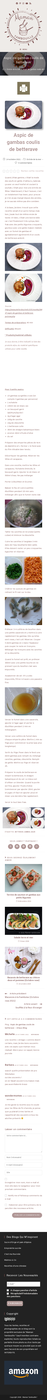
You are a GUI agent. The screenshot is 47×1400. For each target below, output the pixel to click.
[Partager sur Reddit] (30, 846)
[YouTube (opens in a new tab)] (27, 4)
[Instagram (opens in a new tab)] (23, 4)
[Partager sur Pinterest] (23, 846)
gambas (27, 832)
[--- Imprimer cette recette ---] (23, 88)
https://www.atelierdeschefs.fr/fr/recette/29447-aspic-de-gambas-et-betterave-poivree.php (23, 313)
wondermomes (13, 1095)
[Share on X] (10, 846)
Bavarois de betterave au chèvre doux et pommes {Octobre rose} (23, 979)
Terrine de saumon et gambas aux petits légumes (23, 896)
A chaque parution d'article (23, 1290)
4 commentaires (25, 163)
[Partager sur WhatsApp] (36, 846)
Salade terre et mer (23, 937)
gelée (33, 832)
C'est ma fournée (12, 1254)
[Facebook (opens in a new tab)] (17, 4)
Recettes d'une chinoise (15, 1266)
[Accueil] (3, 69)
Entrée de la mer (34, 159)
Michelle (10, 1034)
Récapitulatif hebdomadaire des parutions (22, 1295)
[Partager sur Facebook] (17, 846)
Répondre (35, 1034)
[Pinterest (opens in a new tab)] (20, 4)
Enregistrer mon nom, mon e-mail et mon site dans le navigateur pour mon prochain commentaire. (22, 1186)
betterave (19, 832)
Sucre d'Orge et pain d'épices (17, 1242)
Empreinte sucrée (12, 1248)
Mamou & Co (10, 1260)
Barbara (9, 1065)
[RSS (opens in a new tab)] (30, 4)
